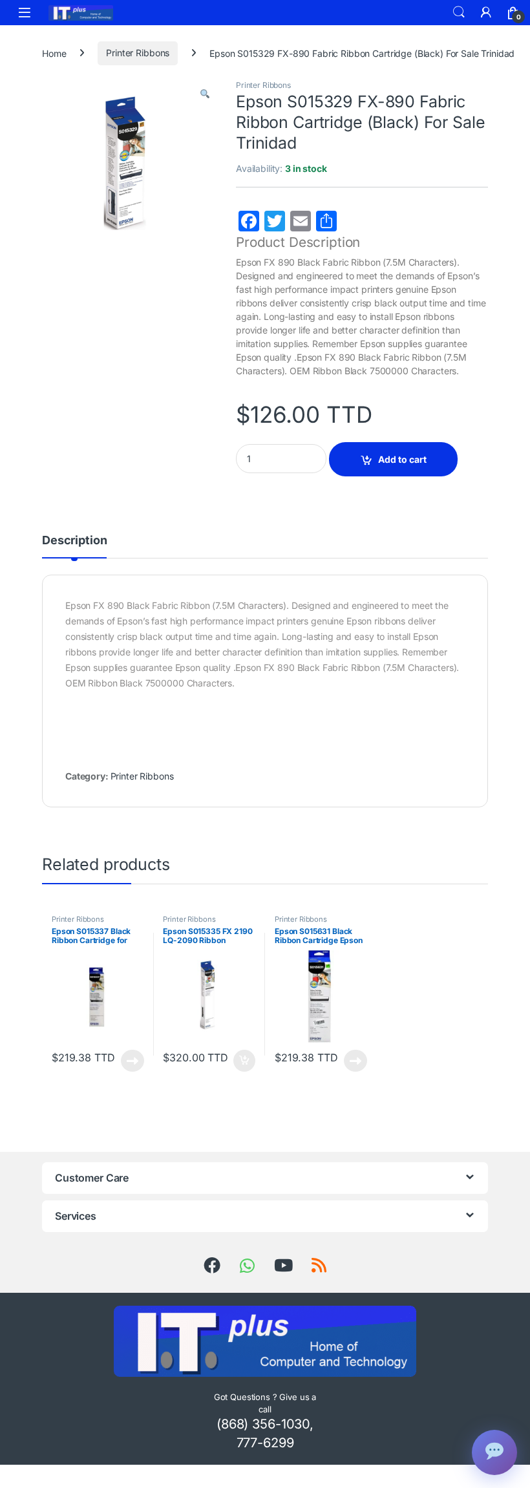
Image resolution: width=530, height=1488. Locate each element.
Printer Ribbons (137, 52)
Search (459, 12)
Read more (132, 1061)
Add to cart (402, 459)
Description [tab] (74, 541)
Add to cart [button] (244, 1061)
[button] (205, 93)
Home (54, 52)
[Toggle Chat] (494, 1452)
